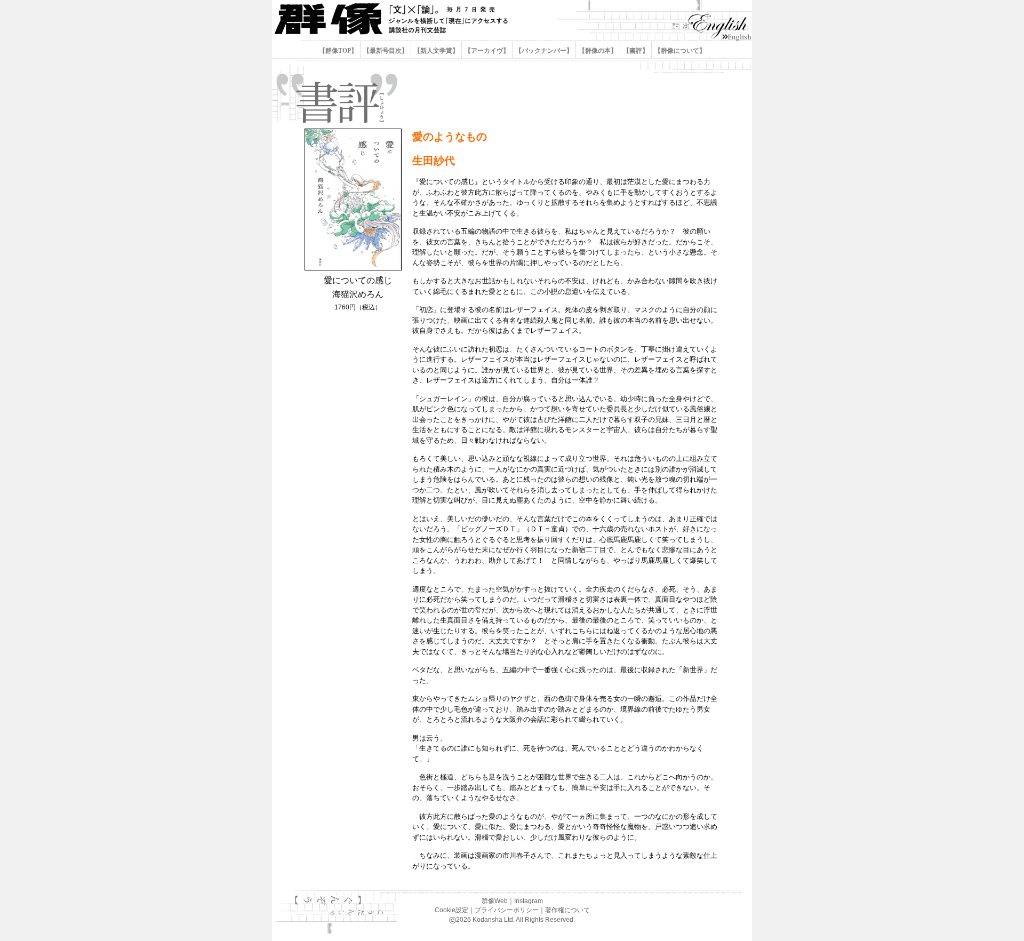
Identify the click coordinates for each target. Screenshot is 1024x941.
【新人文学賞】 (436, 50)
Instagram (528, 901)
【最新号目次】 (386, 50)
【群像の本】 (598, 50)
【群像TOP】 (339, 50)
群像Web (495, 901)
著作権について (567, 910)
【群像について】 (679, 50)
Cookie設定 (451, 910)
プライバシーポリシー (507, 910)
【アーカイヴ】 (487, 50)
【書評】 (635, 50)
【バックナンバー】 (544, 50)
